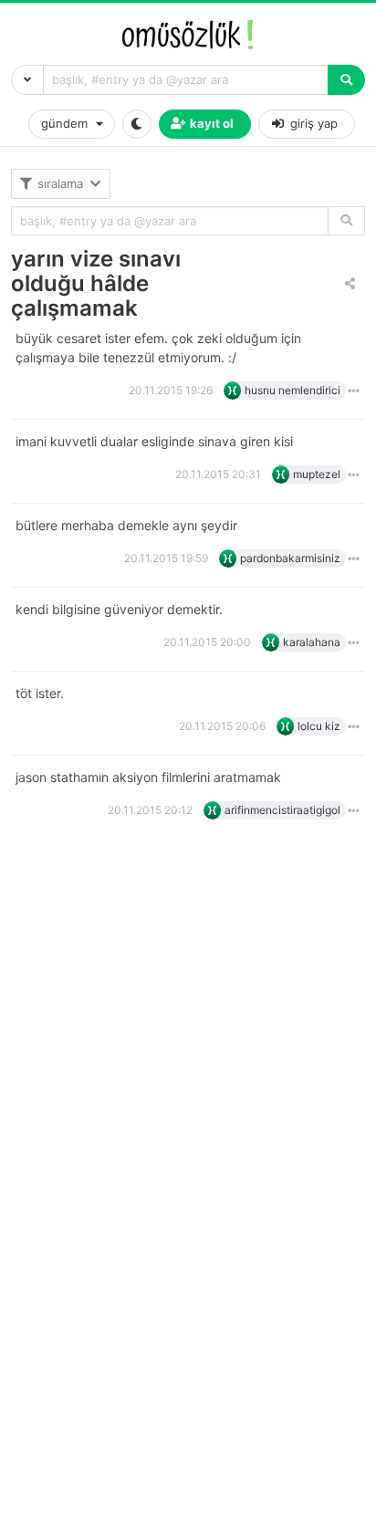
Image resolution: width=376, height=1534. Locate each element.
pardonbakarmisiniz (290, 558)
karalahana (311, 642)
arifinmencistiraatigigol (282, 810)
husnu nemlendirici (292, 390)
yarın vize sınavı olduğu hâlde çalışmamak (96, 283)
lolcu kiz (319, 726)
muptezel (316, 474)
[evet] (346, 221)
